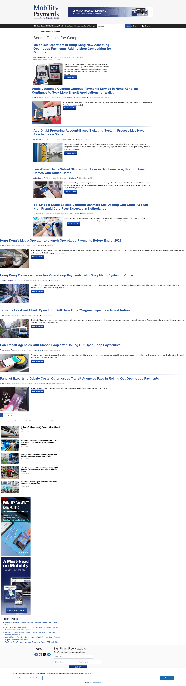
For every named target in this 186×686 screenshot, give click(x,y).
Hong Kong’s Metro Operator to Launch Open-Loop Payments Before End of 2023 (60, 240)
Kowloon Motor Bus (49, 59)
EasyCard (45, 315)
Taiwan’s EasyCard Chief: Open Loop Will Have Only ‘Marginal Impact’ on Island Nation (65, 310)
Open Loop (41, 26)
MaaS (61, 26)
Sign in (135, 26)
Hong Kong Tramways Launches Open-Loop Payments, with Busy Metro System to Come (66, 275)
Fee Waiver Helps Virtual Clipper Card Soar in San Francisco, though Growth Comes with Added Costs (90, 171)
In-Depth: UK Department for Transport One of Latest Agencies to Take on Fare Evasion (40, 428)
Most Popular (31, 421)
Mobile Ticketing (52, 26)
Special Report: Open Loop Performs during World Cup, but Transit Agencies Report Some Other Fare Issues (39, 469)
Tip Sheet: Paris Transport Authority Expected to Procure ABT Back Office (39, 483)
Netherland (90, 214)
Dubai (87, 139)
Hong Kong (38, 59)
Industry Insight (80, 26)
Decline (19, 678)
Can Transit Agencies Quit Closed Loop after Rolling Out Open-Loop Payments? (60, 345)
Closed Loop (69, 26)
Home (35, 31)
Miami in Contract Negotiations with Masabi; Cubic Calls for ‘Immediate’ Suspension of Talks (39, 455)
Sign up (148, 26)
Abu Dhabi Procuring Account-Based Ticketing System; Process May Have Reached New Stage (89, 132)
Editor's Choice (83, 178)
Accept (167, 678)
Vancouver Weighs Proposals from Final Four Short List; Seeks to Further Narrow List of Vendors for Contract (40, 442)
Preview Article (71, 77)
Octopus (58, 59)
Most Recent (11, 421)
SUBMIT (78, 667)
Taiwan (51, 315)
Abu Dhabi (81, 139)
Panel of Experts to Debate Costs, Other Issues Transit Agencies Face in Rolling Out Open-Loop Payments (79, 378)
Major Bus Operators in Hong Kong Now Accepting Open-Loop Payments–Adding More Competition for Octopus (72, 48)
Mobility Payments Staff (42, 57)
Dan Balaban (38, 97)
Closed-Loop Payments (96, 97)
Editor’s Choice (50, 421)
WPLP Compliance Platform (96, 682)
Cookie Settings (35, 678)
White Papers (91, 26)
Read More (87, 673)
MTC (90, 178)
